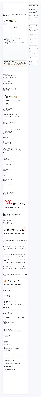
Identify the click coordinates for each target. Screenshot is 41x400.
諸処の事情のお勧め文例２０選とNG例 (8, 358)
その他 (31, 62)
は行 (33, 44)
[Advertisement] (20, 8)
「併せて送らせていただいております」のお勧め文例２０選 (12, 38)
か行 (33, 29)
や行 (33, 52)
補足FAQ (6, 43)
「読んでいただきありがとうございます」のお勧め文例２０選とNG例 (12, 363)
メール (7, 36)
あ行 (33, 25)
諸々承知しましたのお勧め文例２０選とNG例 (9, 360)
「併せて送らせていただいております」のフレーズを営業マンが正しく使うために (15, 42)
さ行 (33, 33)
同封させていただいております (10, 40)
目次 (15, 27)
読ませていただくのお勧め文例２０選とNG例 (9, 366)
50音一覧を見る (31, 64)
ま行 (33, 48)
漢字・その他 (33, 61)
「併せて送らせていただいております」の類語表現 (11, 39)
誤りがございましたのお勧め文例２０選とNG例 (9, 369)
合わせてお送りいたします (9, 41)
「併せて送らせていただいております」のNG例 (11, 37)
